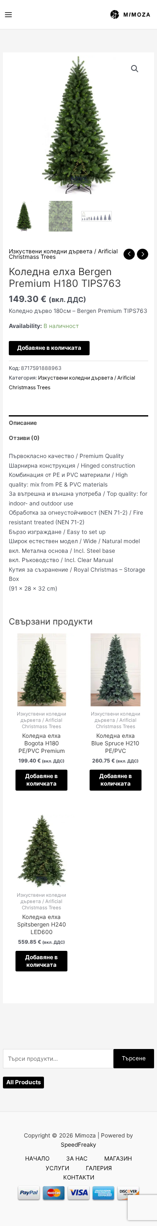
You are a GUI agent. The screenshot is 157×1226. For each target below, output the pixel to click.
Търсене (134, 1058)
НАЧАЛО (37, 1158)
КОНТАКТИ (78, 1177)
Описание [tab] (23, 422)
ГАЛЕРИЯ (99, 1168)
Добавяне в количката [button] (41, 780)
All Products (23, 1082)
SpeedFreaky (78, 1144)
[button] (134, 68)
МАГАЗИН (118, 1158)
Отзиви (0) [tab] (24, 438)
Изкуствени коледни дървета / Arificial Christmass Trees (63, 254)
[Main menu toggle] (8, 14)
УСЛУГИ (57, 1168)
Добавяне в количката (49, 347)
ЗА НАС (77, 1158)
